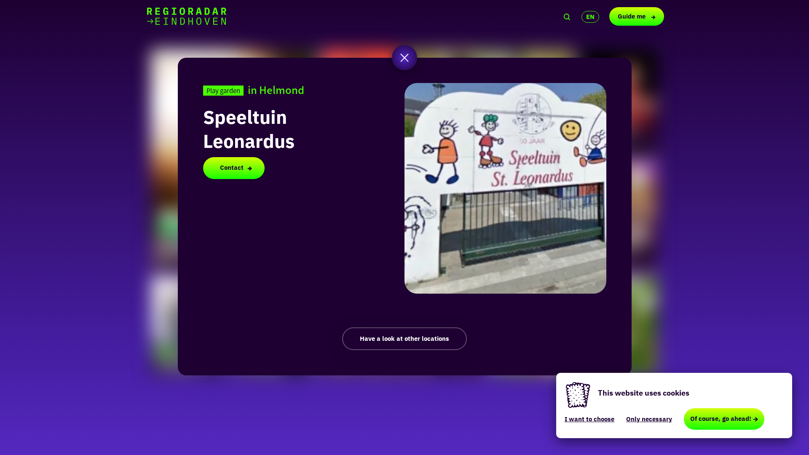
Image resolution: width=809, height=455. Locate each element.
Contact (232, 167)
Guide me (632, 16)
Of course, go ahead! (720, 419)
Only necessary (649, 419)
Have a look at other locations (404, 339)
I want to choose (589, 419)
